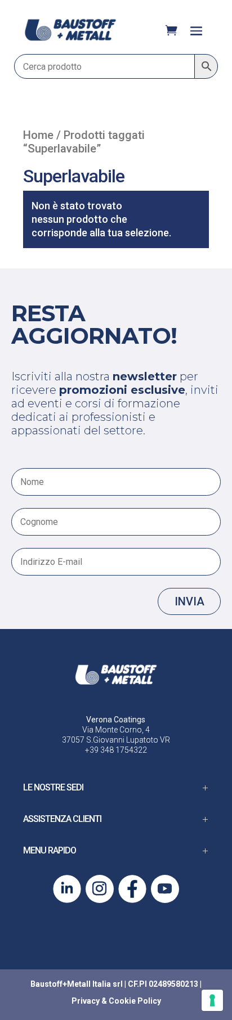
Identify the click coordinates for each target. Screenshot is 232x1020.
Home (38, 135)
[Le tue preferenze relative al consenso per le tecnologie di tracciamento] (212, 1000)
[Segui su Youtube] (165, 889)
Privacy (86, 1000)
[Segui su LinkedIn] (67, 889)
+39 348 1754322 (116, 749)
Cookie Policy (135, 1000)
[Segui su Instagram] (100, 889)
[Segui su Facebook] (132, 889)
